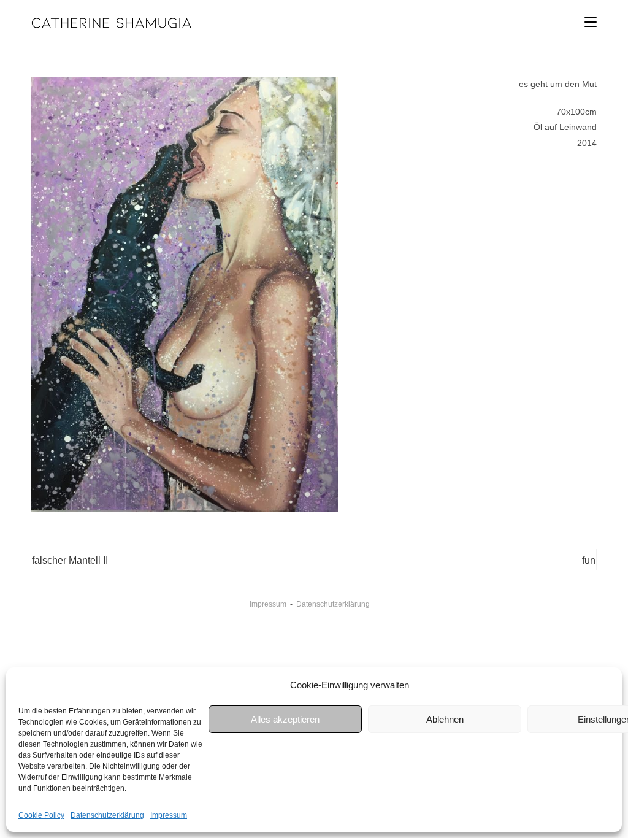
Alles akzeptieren (285, 719)
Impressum (168, 815)
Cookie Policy (41, 815)
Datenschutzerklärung (107, 815)
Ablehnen (445, 719)
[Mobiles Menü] (590, 22)
